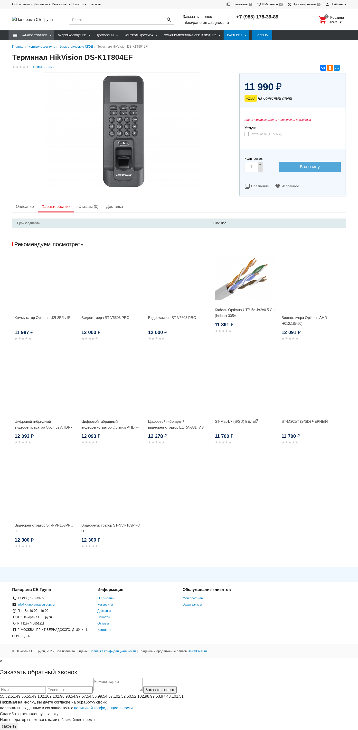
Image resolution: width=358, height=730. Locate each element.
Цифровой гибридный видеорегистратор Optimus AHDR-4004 (43, 427)
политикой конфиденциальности (103, 708)
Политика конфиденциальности (112, 651)
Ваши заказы (192, 604)
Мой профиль (193, 598)
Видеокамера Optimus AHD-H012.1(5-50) (305, 320)
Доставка (41, 4)
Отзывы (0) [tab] (88, 206)
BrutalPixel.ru (197, 651)
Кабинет (336, 4)
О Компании (21, 4)
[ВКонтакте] (323, 68)
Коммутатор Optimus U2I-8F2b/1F (42, 318)
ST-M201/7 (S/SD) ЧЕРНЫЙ (305, 421)
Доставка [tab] (114, 206)
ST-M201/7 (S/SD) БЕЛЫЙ (236, 421)
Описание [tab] (25, 206)
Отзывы (103, 623)
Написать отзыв (43, 67)
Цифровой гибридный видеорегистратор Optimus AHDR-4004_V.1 (110, 427)
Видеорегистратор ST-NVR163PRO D (44, 528)
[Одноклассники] (330, 68)
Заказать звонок (197, 17)
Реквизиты (59, 4)
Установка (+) (267, 134)
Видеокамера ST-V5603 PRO (105, 318)
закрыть (9, 726)
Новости (77, 4)
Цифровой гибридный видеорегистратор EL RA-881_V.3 (176, 424)
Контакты (94, 4)
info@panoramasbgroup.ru (206, 22)
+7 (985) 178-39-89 (257, 16)
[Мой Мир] (337, 68)
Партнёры (234, 35)
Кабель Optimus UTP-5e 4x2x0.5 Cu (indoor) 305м (244, 313)
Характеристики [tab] (56, 206)
